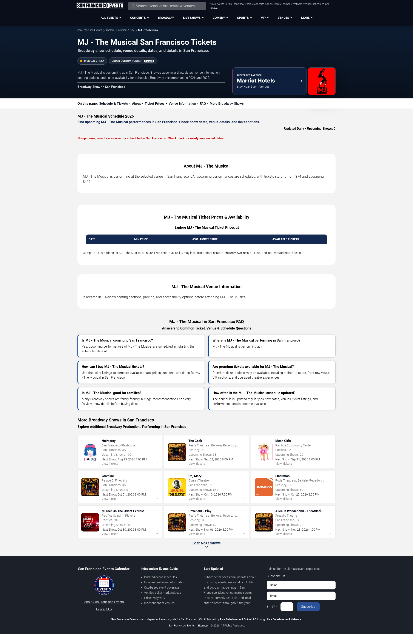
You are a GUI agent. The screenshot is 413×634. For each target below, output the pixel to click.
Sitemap (202, 625)
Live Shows (192, 17)
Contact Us (104, 609)
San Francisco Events (89, 30)
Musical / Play (126, 30)
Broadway (166, 17)
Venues (283, 17)
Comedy (219, 17)
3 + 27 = (272, 606)
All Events (109, 17)
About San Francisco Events (104, 602)
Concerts (138, 17)
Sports (243, 17)
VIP (263, 17)
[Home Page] (100, 5)
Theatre (110, 30)
